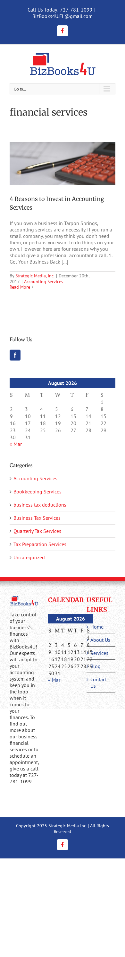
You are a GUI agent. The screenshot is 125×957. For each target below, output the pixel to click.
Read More (20, 287)
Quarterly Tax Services (37, 531)
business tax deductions (39, 504)
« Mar (16, 444)
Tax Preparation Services (39, 544)
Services (99, 653)
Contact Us (98, 682)
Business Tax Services (37, 518)
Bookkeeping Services (37, 491)
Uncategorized (29, 557)
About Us (100, 640)
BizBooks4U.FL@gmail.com (62, 16)
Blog (95, 666)
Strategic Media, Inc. (34, 276)
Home (97, 626)
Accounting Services (43, 281)
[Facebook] (15, 355)
